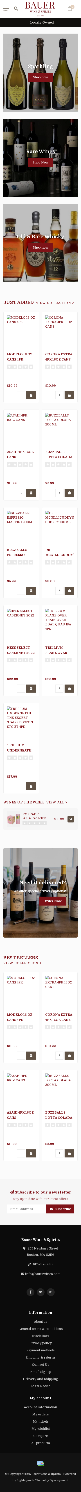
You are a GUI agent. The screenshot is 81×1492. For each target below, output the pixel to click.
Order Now (52, 901)
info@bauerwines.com (43, 1274)
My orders (40, 1414)
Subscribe (62, 1209)
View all (55, 802)
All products (40, 1443)
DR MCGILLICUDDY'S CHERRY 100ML (60, 555)
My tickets (41, 1421)
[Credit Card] (40, 1463)
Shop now (40, 77)
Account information (40, 1407)
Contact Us (40, 1364)
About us (40, 1321)
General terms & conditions (40, 1329)
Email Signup (40, 1372)
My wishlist (41, 1428)
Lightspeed (25, 1480)
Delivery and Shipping (40, 1379)
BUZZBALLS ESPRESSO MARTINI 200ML (21, 555)
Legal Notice (40, 1386)
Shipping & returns (41, 1357)
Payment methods (40, 1350)
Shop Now (40, 162)
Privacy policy (40, 1343)
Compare (40, 1436)
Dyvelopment (59, 1480)
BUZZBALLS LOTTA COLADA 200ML (58, 457)
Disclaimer (40, 1336)
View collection (54, 303)
